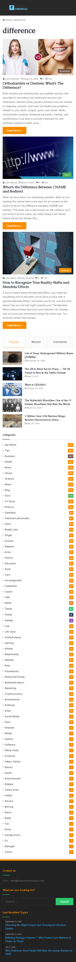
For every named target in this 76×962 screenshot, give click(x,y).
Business (10, 456)
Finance (9, 507)
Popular (14, 342)
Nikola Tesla (11, 750)
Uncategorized (13, 580)
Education (10, 563)
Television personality (17, 518)
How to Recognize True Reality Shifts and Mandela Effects (36, 284)
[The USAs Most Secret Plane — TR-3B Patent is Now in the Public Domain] (12, 373)
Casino (9, 591)
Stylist (8, 772)
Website (9, 660)
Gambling (10, 512)
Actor (8, 552)
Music (8, 467)
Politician (10, 705)
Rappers (9, 546)
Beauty (9, 767)
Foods (8, 614)
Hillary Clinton (13, 761)
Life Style (10, 631)
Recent (36, 342)
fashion (9, 739)
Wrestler (9, 727)
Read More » (14, 130)
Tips (7, 450)
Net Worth (10, 444)
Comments (60, 342)
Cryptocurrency (14, 693)
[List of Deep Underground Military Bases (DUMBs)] (12, 358)
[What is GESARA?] (12, 389)
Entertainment (13, 778)
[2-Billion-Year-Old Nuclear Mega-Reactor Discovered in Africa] (12, 421)
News (8, 484)
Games (9, 620)
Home (8, 20)
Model (8, 733)
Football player (13, 637)
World (8, 603)
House (8, 473)
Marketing (10, 688)
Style (8, 569)
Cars (7, 574)
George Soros (12, 835)
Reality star (11, 529)
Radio (8, 818)
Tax (7, 823)
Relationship (12, 654)
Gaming (9, 643)
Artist (8, 710)
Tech (7, 495)
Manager (10, 846)
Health (8, 461)
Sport (8, 523)
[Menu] (4, 9)
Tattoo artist (12, 789)
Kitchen (9, 801)
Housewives (12, 671)
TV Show (10, 501)
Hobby (8, 795)
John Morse (11, 182)
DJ (6, 840)
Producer (10, 755)
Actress (9, 540)
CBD (7, 597)
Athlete (9, 648)
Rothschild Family (15, 676)
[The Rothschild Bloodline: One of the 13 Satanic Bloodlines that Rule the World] (12, 405)
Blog (7, 490)
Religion (9, 784)
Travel (8, 608)
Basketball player (14, 682)
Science (9, 478)
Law (7, 626)
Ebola (8, 829)
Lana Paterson (12, 78)
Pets (7, 665)
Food (7, 722)
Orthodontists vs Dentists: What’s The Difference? (33, 85)
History (9, 557)
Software (10, 744)
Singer (8, 535)
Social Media (12, 716)
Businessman (12, 699)
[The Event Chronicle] (18, 7)
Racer (8, 812)
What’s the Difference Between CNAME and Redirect (34, 189)
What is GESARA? (35, 384)
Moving (9, 806)
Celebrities (11, 586)
